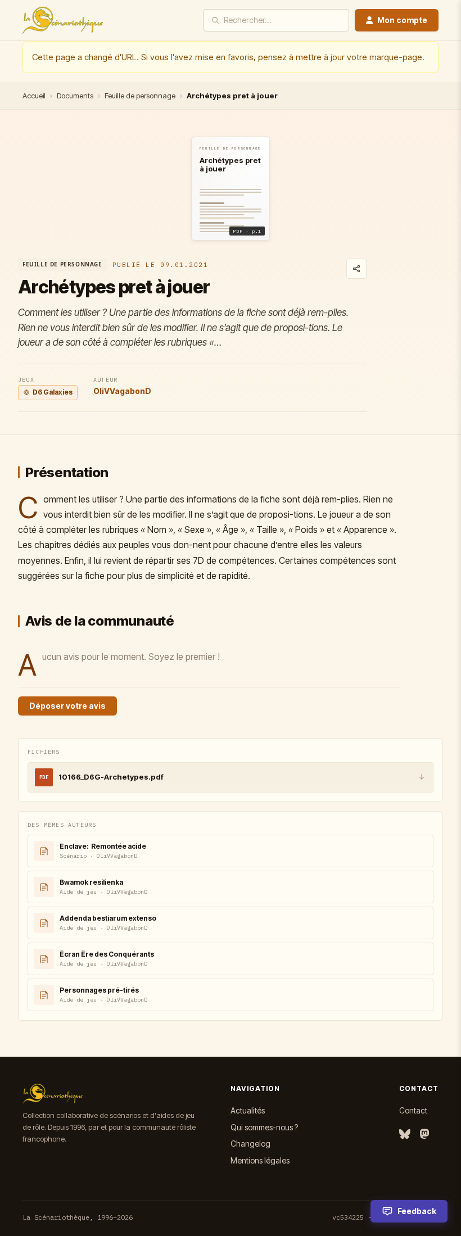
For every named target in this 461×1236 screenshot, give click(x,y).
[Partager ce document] (356, 269)
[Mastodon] (424, 1134)
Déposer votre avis (67, 705)
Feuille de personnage (140, 95)
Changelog (250, 1143)
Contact (413, 1110)
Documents (75, 95)
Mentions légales (260, 1160)
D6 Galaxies (53, 392)
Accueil (34, 95)
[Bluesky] (404, 1134)
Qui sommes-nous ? (264, 1127)
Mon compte (402, 20)
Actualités (248, 1110)
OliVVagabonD (122, 391)
